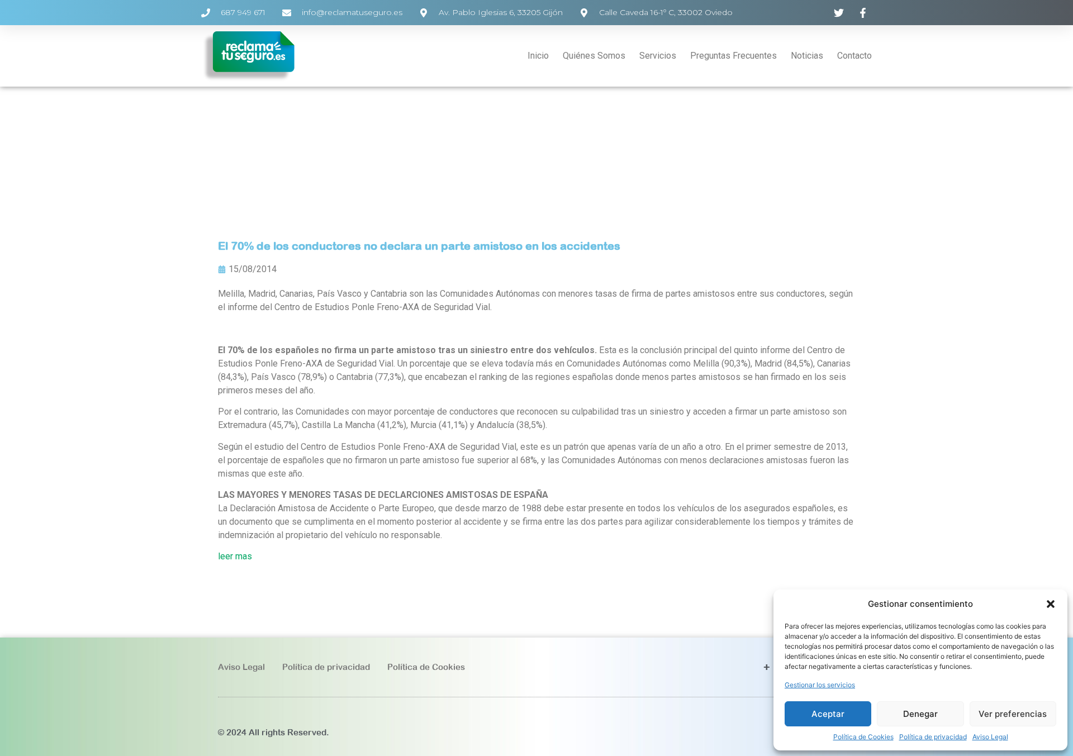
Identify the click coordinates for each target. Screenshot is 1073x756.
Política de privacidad (933, 737)
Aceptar (827, 714)
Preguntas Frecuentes (733, 55)
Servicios (657, 55)
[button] (1050, 604)
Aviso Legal (990, 737)
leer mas (235, 556)
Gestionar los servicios (820, 685)
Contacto (854, 55)
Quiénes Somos (594, 55)
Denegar (920, 714)
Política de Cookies (863, 737)
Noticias (807, 55)
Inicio (538, 55)
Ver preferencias (1013, 714)
